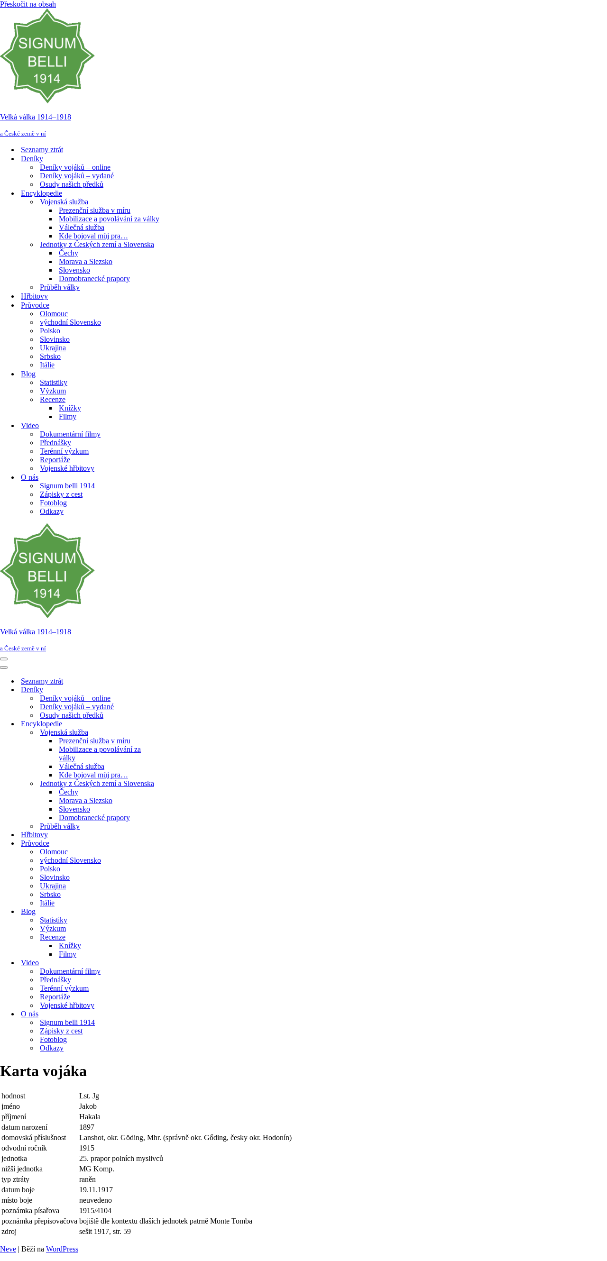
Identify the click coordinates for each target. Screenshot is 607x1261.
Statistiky (53, 382)
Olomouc (54, 314)
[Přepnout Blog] (166, 912)
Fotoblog (53, 503)
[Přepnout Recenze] (166, 937)
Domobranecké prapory (94, 278)
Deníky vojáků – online (75, 167)
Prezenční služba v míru (94, 210)
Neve (8, 1249)
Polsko (50, 331)
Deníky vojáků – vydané (77, 176)
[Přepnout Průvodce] (166, 844)
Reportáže (55, 460)
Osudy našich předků (71, 184)
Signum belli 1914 (67, 486)
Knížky (70, 408)
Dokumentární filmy (70, 434)
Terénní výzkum (64, 451)
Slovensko (74, 270)
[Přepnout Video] (166, 963)
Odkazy (52, 511)
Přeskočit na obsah (28, 4)
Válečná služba (81, 227)
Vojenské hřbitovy (67, 468)
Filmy (67, 416)
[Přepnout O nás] (166, 1014)
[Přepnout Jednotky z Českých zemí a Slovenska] (166, 784)
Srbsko (50, 356)
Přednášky (55, 443)
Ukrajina (53, 348)
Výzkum (53, 391)
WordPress (62, 1249)
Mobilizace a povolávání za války (109, 219)
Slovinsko (55, 339)
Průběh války (60, 287)
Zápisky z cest (61, 494)
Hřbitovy (34, 296)
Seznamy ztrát (42, 150)
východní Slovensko (70, 322)
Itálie (47, 365)
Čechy (68, 253)
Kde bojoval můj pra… (93, 236)
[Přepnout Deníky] (166, 690)
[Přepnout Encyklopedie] (166, 724)
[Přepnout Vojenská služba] (166, 733)
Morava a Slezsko (85, 261)
